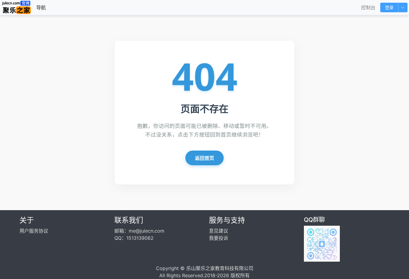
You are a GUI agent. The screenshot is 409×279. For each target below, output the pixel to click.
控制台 (368, 7)
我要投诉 (218, 238)
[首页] (16, 7)
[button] (403, 7)
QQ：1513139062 (134, 238)
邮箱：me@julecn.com (139, 231)
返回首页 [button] (204, 158)
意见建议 (218, 231)
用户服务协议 (33, 231)
